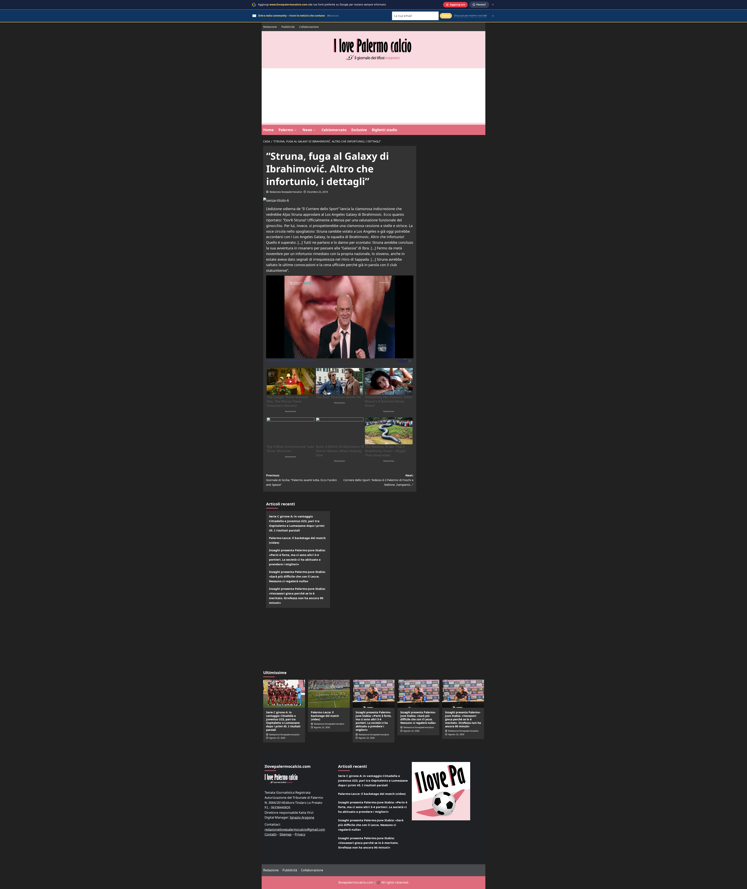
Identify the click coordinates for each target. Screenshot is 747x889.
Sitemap (286, 834)
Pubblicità (288, 27)
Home (268, 129)
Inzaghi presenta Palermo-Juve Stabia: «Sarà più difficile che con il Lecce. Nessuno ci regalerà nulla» (297, 576)
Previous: (301, 480)
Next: (378, 480)
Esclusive (359, 129)
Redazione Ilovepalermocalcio (286, 192)
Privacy (300, 834)
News (307, 129)
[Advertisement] (373, 95)
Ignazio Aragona (302, 817)
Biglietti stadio (384, 129)
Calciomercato (334, 129)
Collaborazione (309, 27)
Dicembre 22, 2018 (317, 192)
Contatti (270, 834)
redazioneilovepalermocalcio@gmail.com (295, 829)
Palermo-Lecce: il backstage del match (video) (297, 540)
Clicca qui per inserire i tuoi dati (470, 15)
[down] (295, 130)
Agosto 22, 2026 (277, 737)
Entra (446, 15)
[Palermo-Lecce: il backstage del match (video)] (329, 694)
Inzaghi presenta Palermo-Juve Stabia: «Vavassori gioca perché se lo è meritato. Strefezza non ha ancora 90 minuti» (297, 596)
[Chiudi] (493, 5)
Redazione (270, 27)
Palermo (286, 129)
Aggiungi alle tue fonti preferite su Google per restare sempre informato (322, 4)
